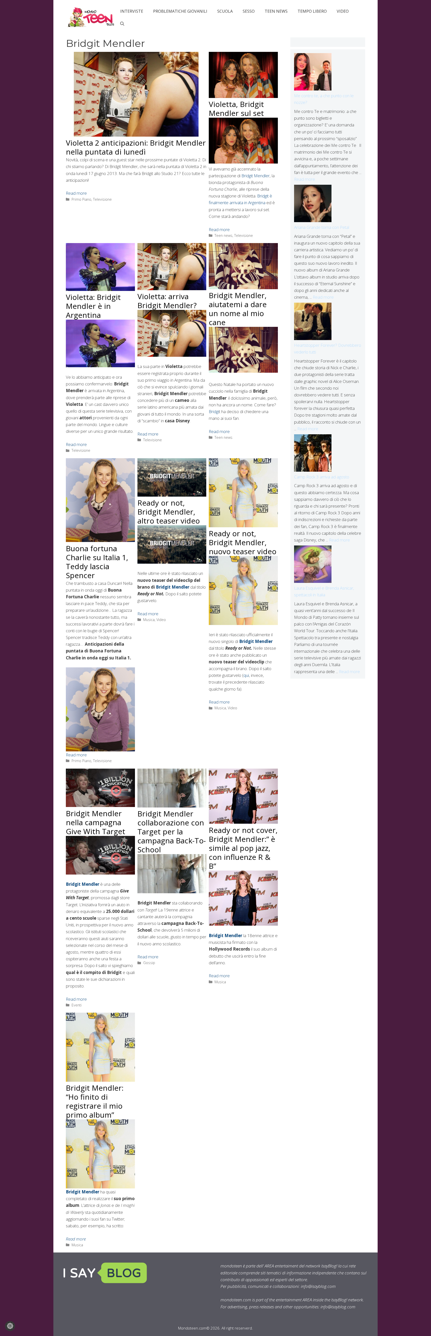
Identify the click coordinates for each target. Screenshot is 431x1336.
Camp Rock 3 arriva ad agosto (321, 477)
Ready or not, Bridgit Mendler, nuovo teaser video (242, 542)
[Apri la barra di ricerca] (122, 23)
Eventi (77, 1005)
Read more (76, 193)
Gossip (149, 962)
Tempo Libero (312, 11)
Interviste (131, 11)
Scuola (225, 11)
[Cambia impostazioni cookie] (10, 1326)
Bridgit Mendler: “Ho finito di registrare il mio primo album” (94, 1101)
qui (246, 675)
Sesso (249, 11)
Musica (149, 619)
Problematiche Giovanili (180, 11)
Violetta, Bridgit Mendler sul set (236, 108)
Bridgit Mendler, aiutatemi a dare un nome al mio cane (238, 308)
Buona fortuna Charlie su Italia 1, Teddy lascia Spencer (97, 561)
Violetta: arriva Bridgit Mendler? (167, 300)
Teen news (276, 11)
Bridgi (214, 411)
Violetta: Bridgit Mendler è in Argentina (93, 306)
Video (343, 11)
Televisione (102, 199)
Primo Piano (81, 199)
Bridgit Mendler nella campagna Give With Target (95, 822)
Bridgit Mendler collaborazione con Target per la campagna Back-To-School (171, 831)
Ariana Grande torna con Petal (321, 227)
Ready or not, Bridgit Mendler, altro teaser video (168, 512)
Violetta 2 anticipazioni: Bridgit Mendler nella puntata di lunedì (136, 147)
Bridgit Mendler (255, 175)
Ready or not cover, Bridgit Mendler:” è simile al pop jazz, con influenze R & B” (243, 848)
